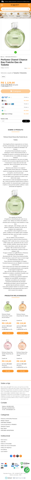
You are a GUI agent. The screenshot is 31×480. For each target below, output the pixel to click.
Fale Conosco (4, 439)
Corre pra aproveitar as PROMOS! (9, 424)
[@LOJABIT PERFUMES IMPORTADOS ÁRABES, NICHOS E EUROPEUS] (15, 5)
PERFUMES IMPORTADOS (10, 56)
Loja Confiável (4, 451)
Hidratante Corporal (5, 426)
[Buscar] (28, 9)
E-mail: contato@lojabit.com (8, 409)
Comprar (17, 91)
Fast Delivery (4, 449)
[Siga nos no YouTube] (14, 456)
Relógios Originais (5, 420)
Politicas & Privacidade (6, 443)
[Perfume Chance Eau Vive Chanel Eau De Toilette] (22, 355)
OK (26, 121)
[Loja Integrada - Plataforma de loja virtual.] (19, 477)
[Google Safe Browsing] (25, 467)
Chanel (29, 68)
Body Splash (4, 428)
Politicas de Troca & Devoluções (8, 445)
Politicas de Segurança (6, 447)
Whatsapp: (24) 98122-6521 (8, 408)
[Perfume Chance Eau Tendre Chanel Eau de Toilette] (7, 355)
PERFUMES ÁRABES (6, 422)
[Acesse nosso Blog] (20, 456)
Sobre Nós (3, 441)
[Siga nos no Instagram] (17, 456)
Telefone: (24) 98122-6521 (8, 406)
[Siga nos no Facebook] (11, 456)
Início (3, 56)
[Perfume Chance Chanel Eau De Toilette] (22, 317)
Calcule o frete (4, 118)
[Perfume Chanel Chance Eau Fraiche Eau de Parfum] (7, 317)
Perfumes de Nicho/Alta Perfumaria (9, 418)
